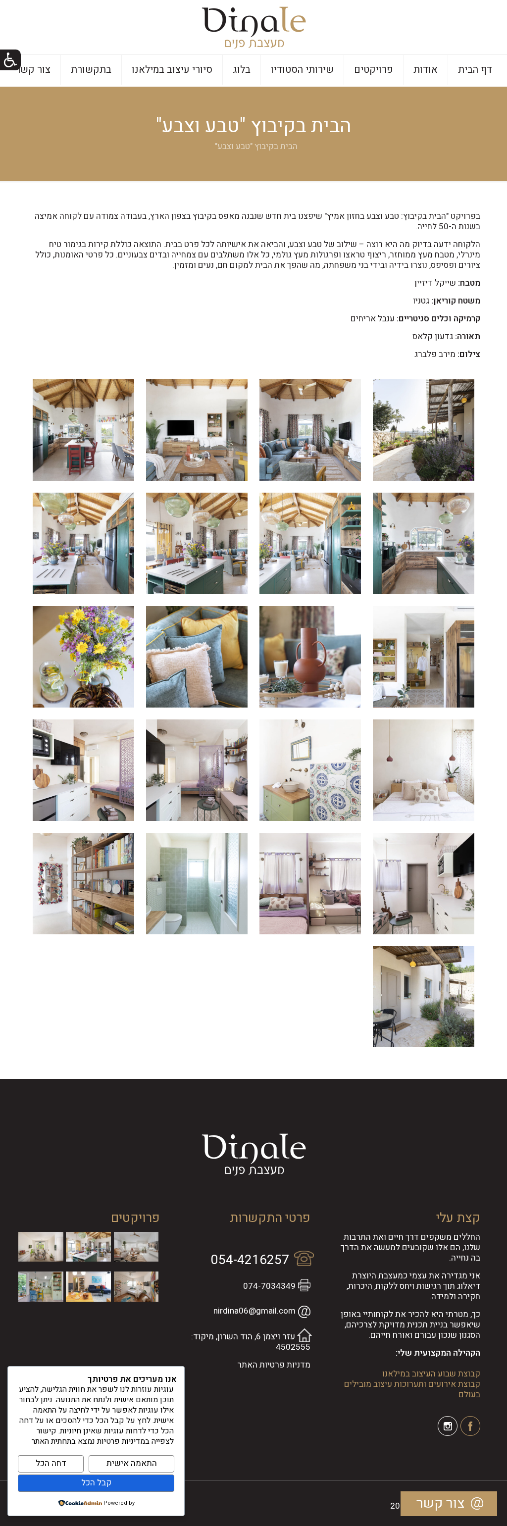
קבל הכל (96, 1482)
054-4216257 (250, 1260)
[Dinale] (254, 27)
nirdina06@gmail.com (254, 1311)
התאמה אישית (131, 1463)
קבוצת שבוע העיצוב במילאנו (431, 1374)
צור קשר (440, 1503)
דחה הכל (51, 1463)
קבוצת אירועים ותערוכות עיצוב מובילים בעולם (412, 1389)
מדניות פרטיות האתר (273, 1365)
